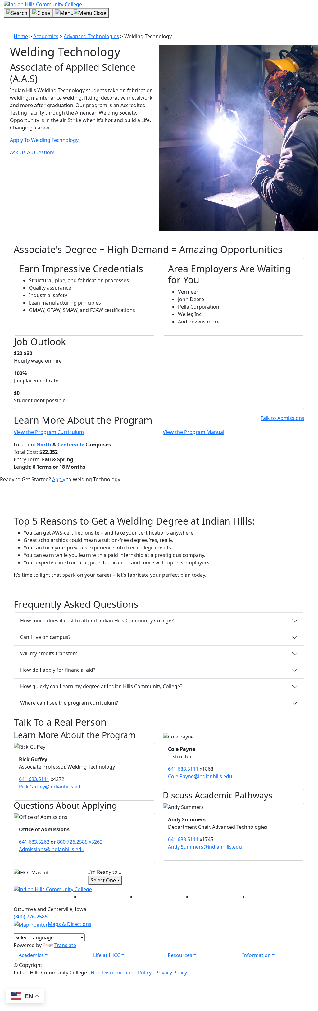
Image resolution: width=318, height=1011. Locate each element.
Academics (45, 36)
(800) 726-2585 (31, 916)
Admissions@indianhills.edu (51, 849)
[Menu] (80, 13)
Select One (103, 880)
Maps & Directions (69, 924)
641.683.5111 (34, 779)
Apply (58, 479)
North (43, 444)
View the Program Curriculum (49, 432)
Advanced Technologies (91, 36)
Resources (180, 955)
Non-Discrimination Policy (121, 972)
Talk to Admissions (282, 418)
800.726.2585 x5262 (79, 841)
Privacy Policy (171, 972)
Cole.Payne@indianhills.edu (200, 776)
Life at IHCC (106, 955)
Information (256, 955)
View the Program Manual (193, 432)
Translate (65, 945)
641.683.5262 (34, 841)
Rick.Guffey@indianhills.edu (51, 786)
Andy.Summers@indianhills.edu (205, 846)
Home (21, 36)
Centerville (70, 444)
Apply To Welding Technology (44, 140)
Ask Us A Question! (32, 152)
